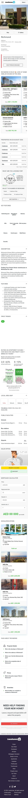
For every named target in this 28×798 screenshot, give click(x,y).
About (14, 776)
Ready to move (14, 756)
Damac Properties (5, 46)
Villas (14, 768)
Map (8, 32)
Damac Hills (18, 42)
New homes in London (14, 781)
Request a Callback (14, 467)
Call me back (14, 723)
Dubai (23, 2)
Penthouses (14, 763)
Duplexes (14, 761)
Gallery (21, 32)
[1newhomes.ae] (14, 739)
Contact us (14, 778)
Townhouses (14, 766)
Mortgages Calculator (14, 754)
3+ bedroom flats (18, 194)
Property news (14, 771)
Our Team (14, 773)
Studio (5, 191)
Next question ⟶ (14, 199)
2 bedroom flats (8, 194)
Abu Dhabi (14, 746)
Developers (14, 749)
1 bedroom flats (13, 191)
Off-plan (14, 751)
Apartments (14, 759)
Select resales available (13, 65)
